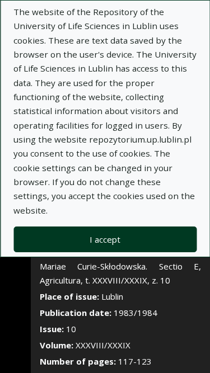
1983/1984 (135, 312)
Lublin (112, 296)
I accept (105, 239)
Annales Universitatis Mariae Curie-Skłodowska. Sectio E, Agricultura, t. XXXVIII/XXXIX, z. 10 (120, 266)
